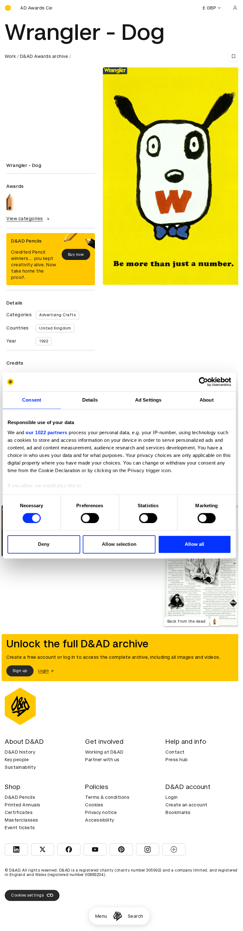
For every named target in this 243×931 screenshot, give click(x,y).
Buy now (76, 254)
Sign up (20, 671)
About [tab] (207, 400)
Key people (17, 759)
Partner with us (102, 759)
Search (135, 916)
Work (10, 56)
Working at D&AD (104, 752)
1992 (43, 341)
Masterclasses (21, 820)
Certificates (19, 812)
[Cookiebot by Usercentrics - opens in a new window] (203, 381)
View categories (24, 218)
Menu (101, 916)
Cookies (94, 804)
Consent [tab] (31, 400)
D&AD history (20, 752)
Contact (175, 752)
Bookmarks (178, 812)
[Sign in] (235, 8)
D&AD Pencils (20, 797)
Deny (43, 544)
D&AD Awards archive (44, 56)
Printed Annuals (22, 804)
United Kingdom (55, 328)
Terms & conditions (107, 797)
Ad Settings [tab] (148, 400)
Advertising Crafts (57, 315)
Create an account (186, 804)
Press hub (176, 759)
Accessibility (99, 820)
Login (171, 797)
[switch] (90, 518)
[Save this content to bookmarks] (233, 56)
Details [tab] (90, 400)
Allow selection (119, 544)
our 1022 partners (46, 432)
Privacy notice (101, 812)
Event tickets (20, 827)
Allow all (194, 544)
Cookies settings (27, 895)
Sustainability (20, 767)
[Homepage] (117, 916)
